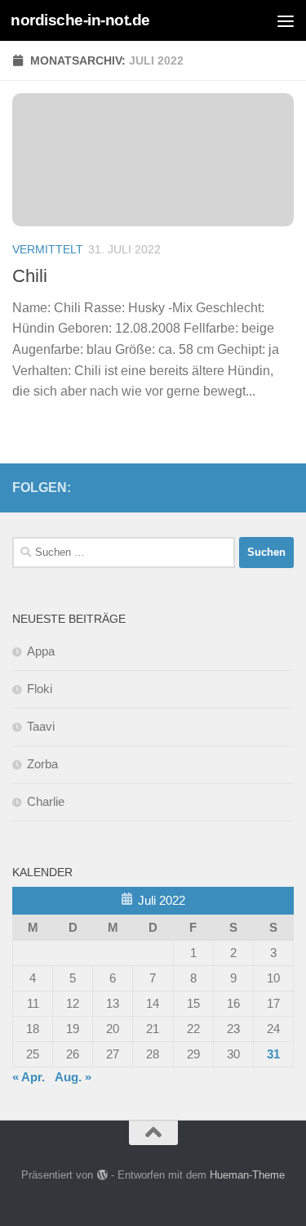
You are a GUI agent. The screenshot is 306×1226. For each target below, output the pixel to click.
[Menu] (285, 20)
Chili (29, 276)
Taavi (41, 726)
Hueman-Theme (247, 1175)
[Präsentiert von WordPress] (101, 1175)
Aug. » (73, 1077)
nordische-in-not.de (80, 20)
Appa (41, 651)
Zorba (42, 764)
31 (273, 1054)
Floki (39, 689)
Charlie (45, 801)
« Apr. (28, 1077)
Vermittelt (47, 249)
